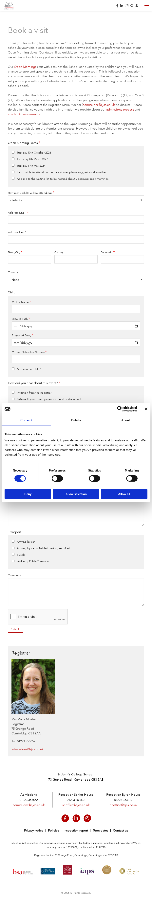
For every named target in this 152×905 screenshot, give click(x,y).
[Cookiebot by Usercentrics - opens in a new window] (120, 409)
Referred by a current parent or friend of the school (49, 399)
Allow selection (76, 494)
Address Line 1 (17, 212)
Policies (53, 830)
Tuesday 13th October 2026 (34, 152)
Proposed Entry (21, 335)
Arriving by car (26, 541)
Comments (15, 575)
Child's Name (20, 302)
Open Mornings (25, 67)
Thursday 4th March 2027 (32, 159)
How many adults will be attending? (30, 193)
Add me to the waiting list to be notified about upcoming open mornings (62, 178)
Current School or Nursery (28, 352)
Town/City (14, 252)
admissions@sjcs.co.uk (99, 105)
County (58, 252)
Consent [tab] (26, 420)
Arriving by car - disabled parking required (43, 548)
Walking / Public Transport (33, 561)
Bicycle (21, 555)
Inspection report (76, 830)
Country (13, 272)
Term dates (100, 830)
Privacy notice (33, 830)
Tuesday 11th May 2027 (31, 165)
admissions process (120, 109)
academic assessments (24, 114)
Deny (27, 494)
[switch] (57, 478)
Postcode (106, 252)
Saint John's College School (9, 6)
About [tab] (125, 420)
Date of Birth (20, 319)
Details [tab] (76, 420)
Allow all (124, 494)
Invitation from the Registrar (34, 392)
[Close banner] (146, 409)
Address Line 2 (17, 232)
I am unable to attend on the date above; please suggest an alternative (61, 172)
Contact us (120, 830)
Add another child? (29, 369)
